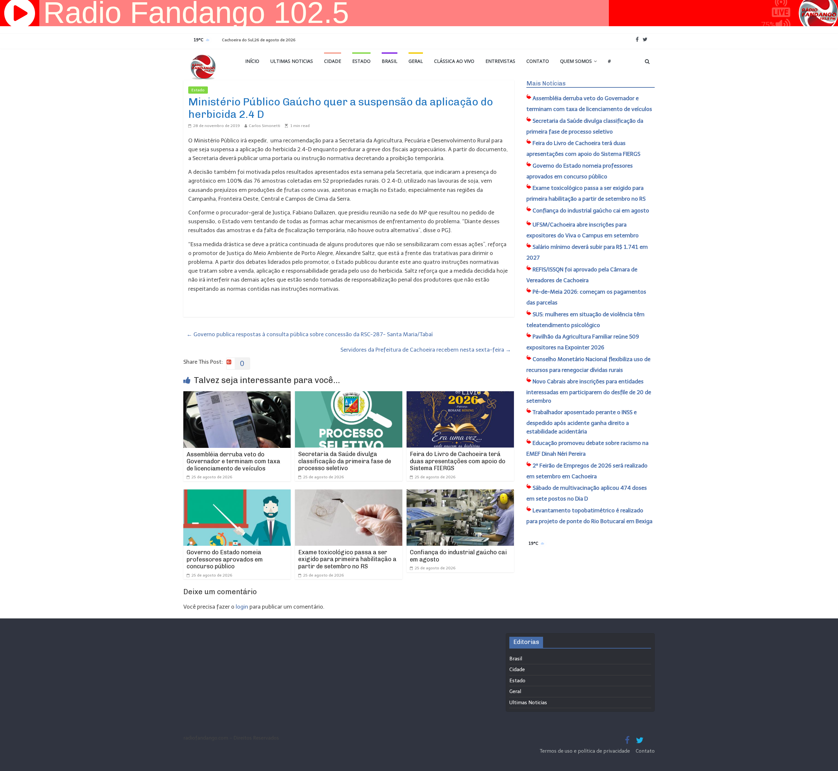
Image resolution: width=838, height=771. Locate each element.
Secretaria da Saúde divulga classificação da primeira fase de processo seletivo (344, 461)
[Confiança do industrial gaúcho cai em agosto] (460, 493)
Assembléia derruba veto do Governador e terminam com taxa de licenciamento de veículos (233, 461)
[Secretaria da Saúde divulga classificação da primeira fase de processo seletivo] (348, 395)
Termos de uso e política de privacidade (585, 751)
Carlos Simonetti (264, 125)
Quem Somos (576, 61)
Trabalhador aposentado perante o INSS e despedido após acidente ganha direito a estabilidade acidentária (581, 422)
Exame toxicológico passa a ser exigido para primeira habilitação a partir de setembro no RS (347, 559)
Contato (537, 61)
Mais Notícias (546, 83)
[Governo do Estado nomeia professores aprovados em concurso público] (237, 493)
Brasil (389, 61)
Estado (361, 61)
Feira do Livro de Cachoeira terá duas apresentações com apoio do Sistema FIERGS (457, 461)
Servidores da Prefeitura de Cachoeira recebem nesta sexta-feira (425, 349)
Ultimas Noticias (291, 61)
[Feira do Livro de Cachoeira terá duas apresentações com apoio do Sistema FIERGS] (460, 395)
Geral (416, 61)
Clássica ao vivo (454, 61)
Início (252, 61)
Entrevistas (500, 61)
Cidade (332, 61)
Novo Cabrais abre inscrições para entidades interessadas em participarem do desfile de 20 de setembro (588, 391)
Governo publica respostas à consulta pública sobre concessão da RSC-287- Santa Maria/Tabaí (310, 334)
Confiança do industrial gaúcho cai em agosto (458, 556)
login (242, 606)
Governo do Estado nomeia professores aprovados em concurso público (225, 559)
